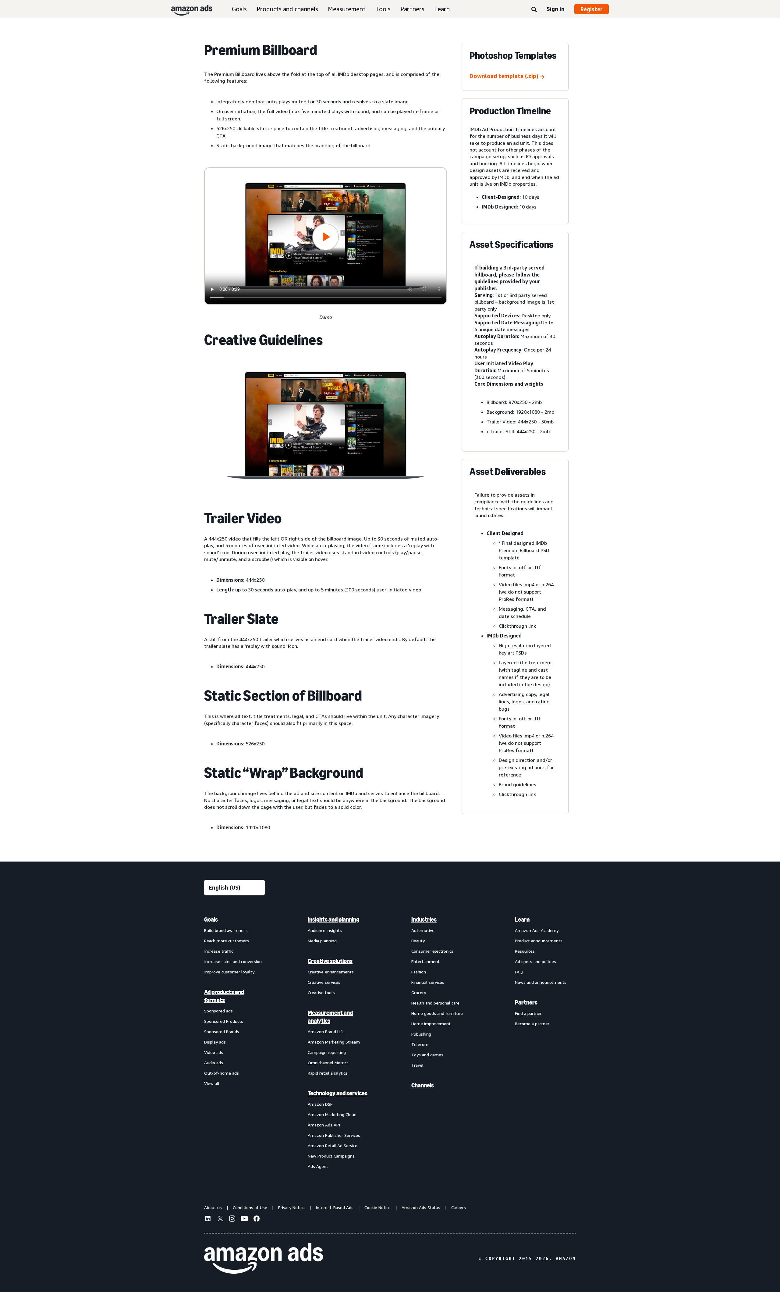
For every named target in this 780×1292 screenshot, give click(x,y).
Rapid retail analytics (327, 1073)
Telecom (419, 1044)
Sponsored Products (223, 1021)
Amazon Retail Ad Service (332, 1145)
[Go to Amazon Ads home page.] (263, 1258)
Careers (458, 1207)
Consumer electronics (432, 951)
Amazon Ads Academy (536, 930)
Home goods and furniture (437, 1013)
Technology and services (337, 1093)
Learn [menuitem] (522, 919)
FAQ (519, 971)
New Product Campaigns (331, 1155)
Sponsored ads (218, 1010)
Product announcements (538, 940)
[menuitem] (234, 1042)
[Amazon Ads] (186, 9)
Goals (239, 8)
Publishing (421, 1034)
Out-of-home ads (221, 1073)
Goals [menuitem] (211, 919)
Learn (442, 8)
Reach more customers (226, 940)
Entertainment (425, 961)
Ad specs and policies (535, 961)
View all (211, 1083)
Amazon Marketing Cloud (332, 1114)
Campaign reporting (327, 1052)
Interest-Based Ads (334, 1207)
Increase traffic (218, 951)
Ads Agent (318, 1166)
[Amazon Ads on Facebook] (256, 1219)
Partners (412, 8)
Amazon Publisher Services (334, 1135)
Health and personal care (435, 1002)
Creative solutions (330, 961)
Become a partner (532, 1023)
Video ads (213, 1052)
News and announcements (540, 982)
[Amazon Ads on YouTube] (244, 1219)
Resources (525, 951)
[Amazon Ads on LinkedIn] (207, 1219)
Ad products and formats (224, 996)
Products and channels (287, 8)
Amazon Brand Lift (326, 1031)
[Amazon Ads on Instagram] (232, 1219)
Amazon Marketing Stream (334, 1041)
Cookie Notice (377, 1207)
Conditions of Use (250, 1207)
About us (213, 1207)
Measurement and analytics (330, 1016)
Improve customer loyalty (229, 971)
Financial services (427, 982)
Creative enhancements (331, 971)
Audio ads (213, 1062)
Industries (424, 919)
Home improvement (431, 1023)
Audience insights (325, 930)
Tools (383, 8)
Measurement (347, 8)
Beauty (418, 940)
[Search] (534, 10)
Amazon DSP (320, 1104)
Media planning (322, 940)
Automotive (422, 930)
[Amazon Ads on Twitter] (220, 1219)
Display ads (215, 1041)
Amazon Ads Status (421, 1207)
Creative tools (321, 992)
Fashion (418, 971)
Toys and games (427, 1054)
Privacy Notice (291, 1207)
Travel (417, 1065)
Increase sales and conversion (233, 961)
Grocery (418, 992)
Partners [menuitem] (526, 1002)
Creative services (324, 982)
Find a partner (528, 1013)
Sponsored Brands (221, 1031)
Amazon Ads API (324, 1124)
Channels (422, 1085)
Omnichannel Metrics (328, 1062)
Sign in (556, 8)
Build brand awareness (226, 930)
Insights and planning (333, 919)
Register (591, 9)
